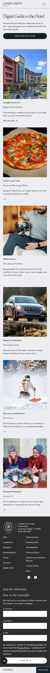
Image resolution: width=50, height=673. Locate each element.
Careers (7, 547)
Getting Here (32, 537)
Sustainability (9, 552)
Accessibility (32, 547)
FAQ (5, 537)
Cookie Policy (32, 565)
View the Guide (9, 121)
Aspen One (8, 567)
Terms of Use (36, 644)
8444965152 (8, 670)
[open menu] (44, 4)
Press (5, 557)
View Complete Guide (25, 36)
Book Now (43, 670)
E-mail (5, 633)
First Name (7, 609)
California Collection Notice (36, 559)
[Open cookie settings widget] (4, 661)
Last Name (7, 621)
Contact (7, 562)
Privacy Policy (32, 552)
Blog (28, 571)
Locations (8, 542)
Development (32, 542)
